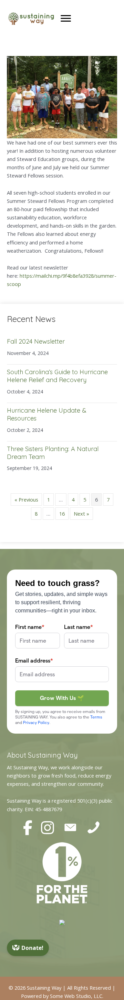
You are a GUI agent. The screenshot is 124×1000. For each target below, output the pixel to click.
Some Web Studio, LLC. (76, 995)
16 (62, 513)
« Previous (26, 499)
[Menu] (66, 18)
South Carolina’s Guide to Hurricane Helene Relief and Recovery (57, 376)
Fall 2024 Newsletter (36, 341)
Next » (81, 513)
